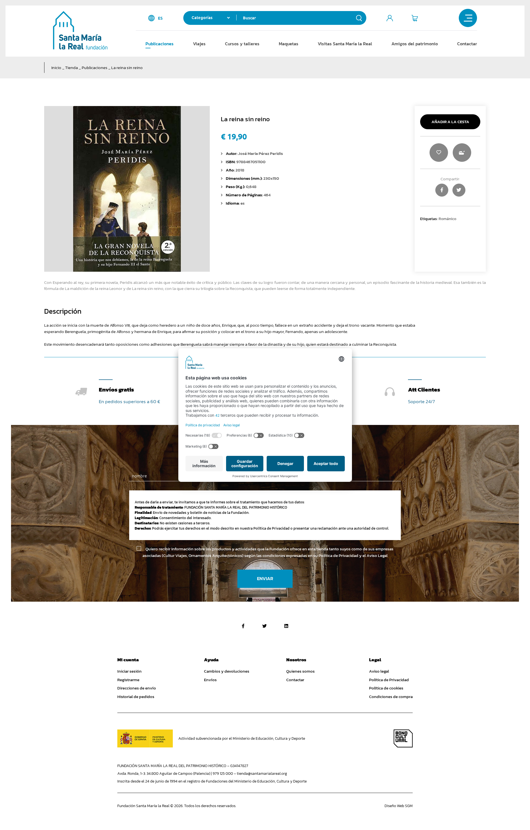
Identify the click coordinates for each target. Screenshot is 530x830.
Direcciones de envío (136, 688)
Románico (447, 218)
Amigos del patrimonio (414, 43)
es (160, 18)
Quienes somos (300, 671)
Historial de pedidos (135, 697)
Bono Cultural (403, 738)
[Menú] (468, 18)
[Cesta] (415, 18)
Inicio (56, 67)
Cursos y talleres (242, 43)
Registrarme (128, 680)
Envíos (210, 680)
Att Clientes (424, 389)
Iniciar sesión (129, 671)
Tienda (71, 67)
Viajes (199, 43)
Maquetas (288, 43)
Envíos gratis (116, 389)
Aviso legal (379, 671)
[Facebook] (243, 626)
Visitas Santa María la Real (345, 43)
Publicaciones (159, 43)
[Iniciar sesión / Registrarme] (390, 18)
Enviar (265, 578)
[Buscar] (359, 17)
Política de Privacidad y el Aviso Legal (353, 555)
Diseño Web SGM (399, 806)
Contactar (467, 43)
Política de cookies (386, 688)
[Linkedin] (286, 626)
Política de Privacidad (389, 680)
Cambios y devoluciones (226, 671)
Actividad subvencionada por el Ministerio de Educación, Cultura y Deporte (241, 738)
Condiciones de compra (391, 697)
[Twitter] (264, 626)
